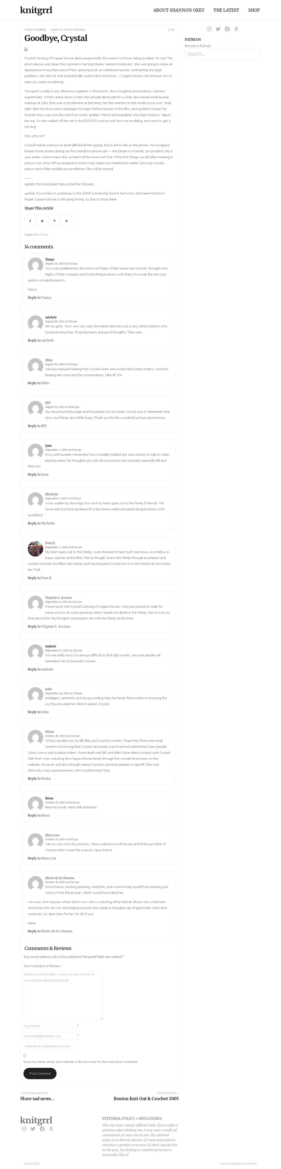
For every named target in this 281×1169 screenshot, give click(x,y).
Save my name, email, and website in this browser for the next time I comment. (80, 1062)
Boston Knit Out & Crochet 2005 (146, 1098)
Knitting (41, 29)
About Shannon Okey (178, 10)
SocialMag (235, 1163)
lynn (48, 446)
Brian (49, 798)
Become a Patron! (198, 46)
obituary (88, 184)
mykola (50, 646)
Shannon (79, 29)
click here (142, 193)
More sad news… (37, 1098)
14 (173, 29)
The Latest (226, 10)
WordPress (251, 1163)
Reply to (34, 298)
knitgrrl (36, 10)
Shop (254, 10)
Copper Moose (63, 58)
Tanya (49, 259)
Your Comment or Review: (42, 966)
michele (51, 317)
